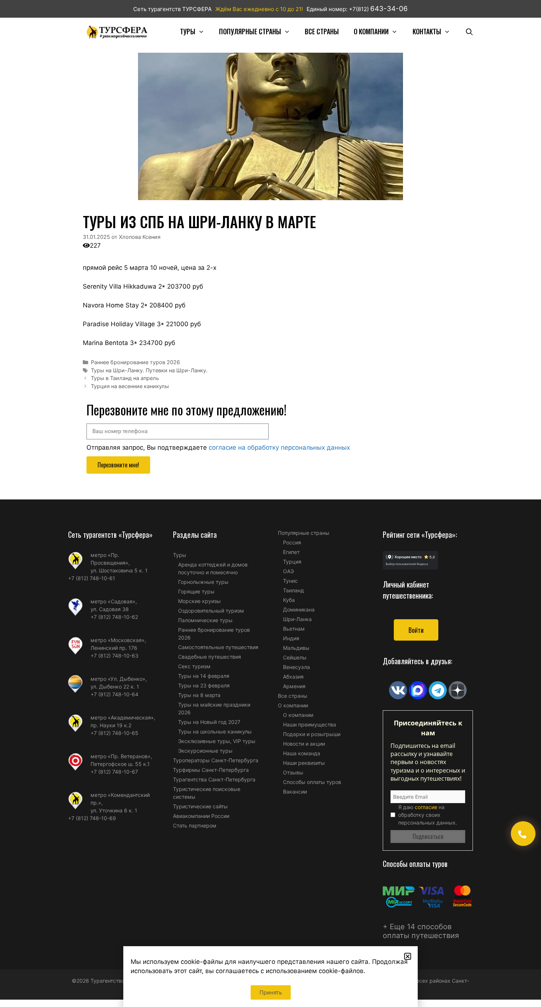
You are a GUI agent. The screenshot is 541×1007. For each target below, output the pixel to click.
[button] (407, 956)
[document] (270, 503)
